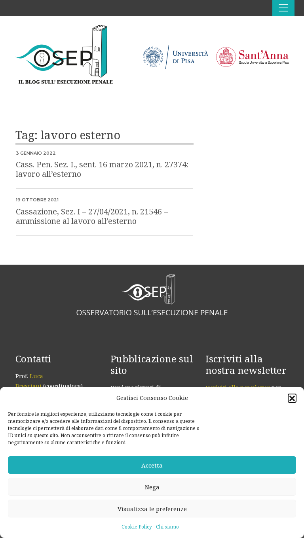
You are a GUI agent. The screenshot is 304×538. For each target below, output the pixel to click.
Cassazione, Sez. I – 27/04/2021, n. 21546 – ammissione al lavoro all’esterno (92, 216)
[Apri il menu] (283, 8)
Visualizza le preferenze (152, 509)
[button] (292, 398)
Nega (152, 487)
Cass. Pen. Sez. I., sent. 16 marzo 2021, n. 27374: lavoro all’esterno (102, 169)
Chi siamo (167, 526)
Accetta (152, 465)
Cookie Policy (137, 526)
